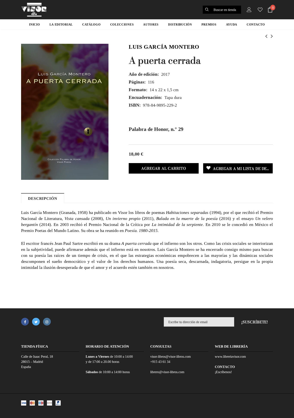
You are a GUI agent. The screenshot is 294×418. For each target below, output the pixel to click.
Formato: (138, 89)
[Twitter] (36, 322)
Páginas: (137, 82)
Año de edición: (144, 74)
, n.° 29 (156, 129)
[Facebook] (25, 322)
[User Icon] (248, 10)
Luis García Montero (164, 47)
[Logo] (34, 9)
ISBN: (135, 105)
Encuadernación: (145, 97)
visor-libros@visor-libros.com (170, 356)
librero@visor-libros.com (167, 372)
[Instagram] (47, 322)
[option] (64, 112)
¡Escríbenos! (223, 372)
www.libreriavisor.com (230, 356)
